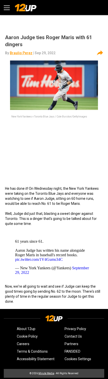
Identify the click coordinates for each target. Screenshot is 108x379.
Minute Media (46, 373)
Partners (71, 344)
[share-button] (100, 53)
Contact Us (73, 336)
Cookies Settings (78, 359)
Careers (23, 344)
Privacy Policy (75, 329)
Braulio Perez (21, 53)
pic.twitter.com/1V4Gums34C (39, 259)
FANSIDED (72, 351)
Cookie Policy (27, 336)
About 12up (26, 329)
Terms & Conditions (32, 351)
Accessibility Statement (36, 359)
